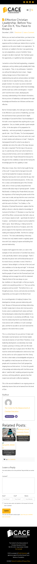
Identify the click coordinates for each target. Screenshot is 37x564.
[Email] (16, 416)
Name (4, 496)
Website (26, 496)
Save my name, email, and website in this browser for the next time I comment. (18, 504)
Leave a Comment (28, 32)
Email (15, 496)
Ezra (9, 459)
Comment (5, 476)
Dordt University (22, 553)
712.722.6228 (18, 549)
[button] (28, 10)
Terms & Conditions (17, 561)
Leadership (12, 459)
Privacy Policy (26, 561)
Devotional (18, 32)
